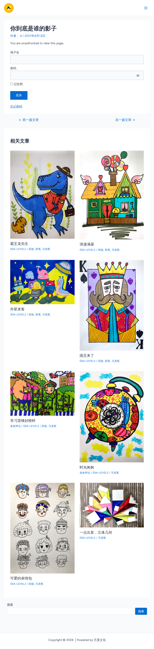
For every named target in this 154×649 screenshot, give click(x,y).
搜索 (10, 605)
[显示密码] (138, 75)
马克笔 (46, 249)
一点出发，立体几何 (96, 532)
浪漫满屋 (87, 244)
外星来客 (17, 309)
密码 (13, 68)
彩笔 (38, 249)
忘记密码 (16, 106)
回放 (31, 249)
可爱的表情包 (21, 578)
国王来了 (87, 355)
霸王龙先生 (19, 243)
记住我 (18, 84)
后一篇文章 (125, 120)
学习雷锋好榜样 (22, 420)
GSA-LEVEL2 (18, 249)
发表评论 (15, 426)
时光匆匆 (87, 467)
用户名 (14, 52)
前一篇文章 (29, 120)
